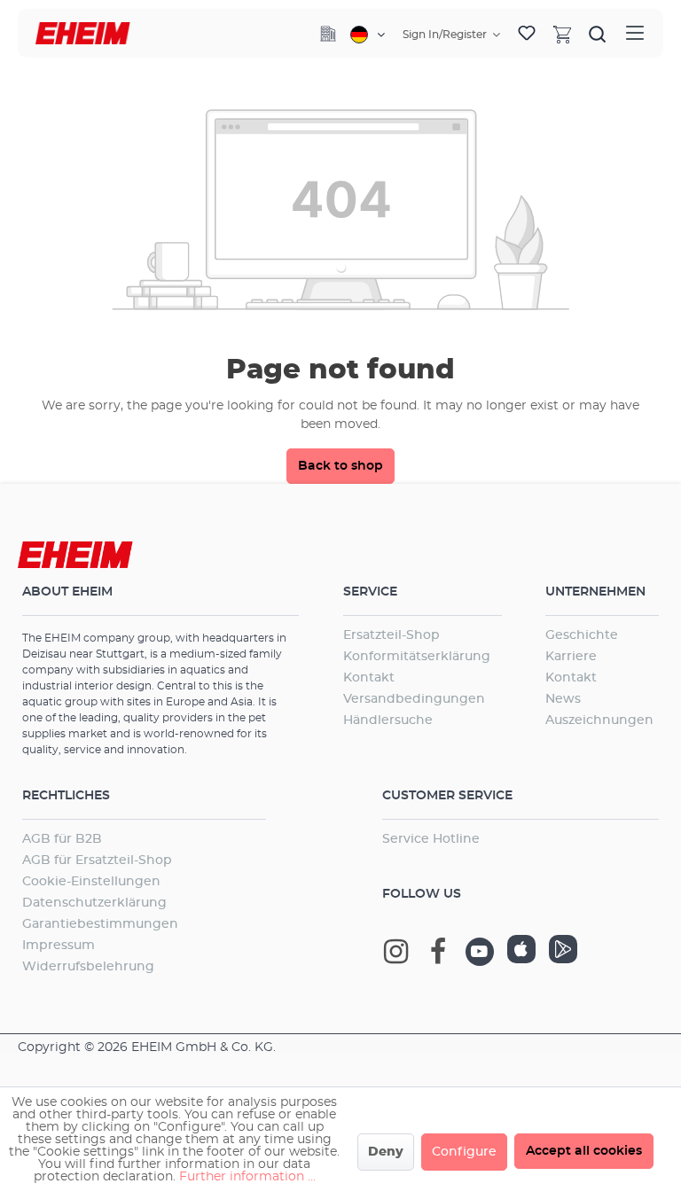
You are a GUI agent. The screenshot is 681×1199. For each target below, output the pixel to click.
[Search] (598, 33)
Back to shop (340, 466)
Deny (385, 1152)
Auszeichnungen (599, 720)
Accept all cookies (584, 1151)
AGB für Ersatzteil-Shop (97, 860)
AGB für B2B (62, 839)
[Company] (328, 34)
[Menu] (635, 33)
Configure (464, 1152)
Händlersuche (388, 720)
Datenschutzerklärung (94, 903)
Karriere (571, 656)
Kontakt (369, 678)
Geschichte (581, 635)
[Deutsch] (367, 34)
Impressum (58, 945)
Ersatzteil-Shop (391, 635)
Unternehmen (595, 592)
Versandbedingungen (414, 699)
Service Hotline (431, 839)
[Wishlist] (527, 33)
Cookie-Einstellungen (91, 882)
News (563, 699)
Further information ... (247, 1177)
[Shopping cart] (562, 33)
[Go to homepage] (82, 33)
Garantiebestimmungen (100, 924)
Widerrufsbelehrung (88, 967)
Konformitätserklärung (416, 656)
